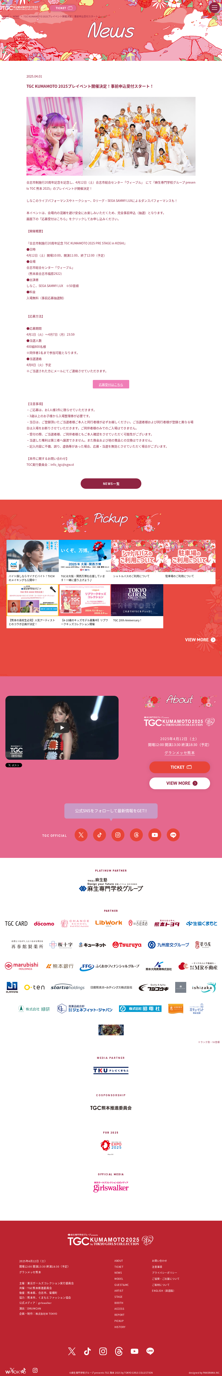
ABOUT (118, 1260)
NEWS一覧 (111, 483)
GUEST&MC (121, 1284)
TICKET (119, 1266)
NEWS (16, 16)
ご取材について (161, 1284)
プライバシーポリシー (164, 1272)
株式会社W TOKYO (46, 1313)
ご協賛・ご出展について (166, 1278)
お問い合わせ (159, 1260)
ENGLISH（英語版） (164, 1290)
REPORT (119, 1314)
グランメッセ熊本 (180, 752)
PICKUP (119, 1321)
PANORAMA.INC (211, 1372)
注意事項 (157, 1266)
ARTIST (119, 1290)
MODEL (118, 1278)
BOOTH (118, 1303)
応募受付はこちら (111, 384)
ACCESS (119, 1308)
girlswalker (45, 1303)
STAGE (118, 1296)
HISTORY (119, 1327)
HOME (5, 16)
